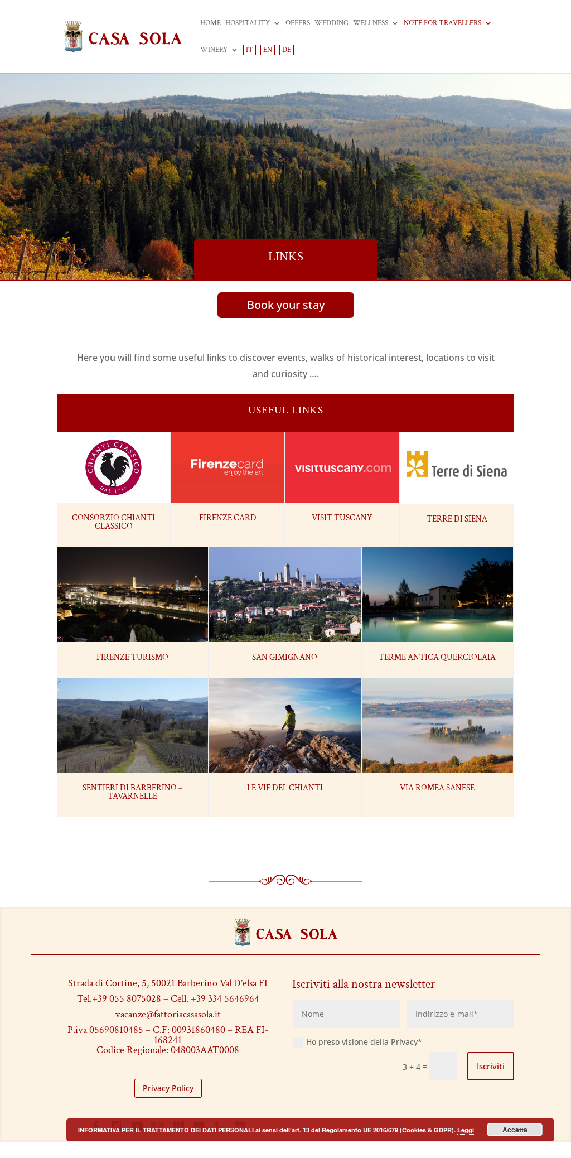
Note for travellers (442, 24)
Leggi (465, 1130)
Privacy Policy (168, 1088)
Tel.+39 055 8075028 (119, 998)
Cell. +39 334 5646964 (215, 998)
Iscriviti (491, 1066)
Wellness (370, 24)
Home (210, 24)
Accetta (515, 1130)
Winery (214, 50)
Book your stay (286, 304)
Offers (298, 24)
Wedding (331, 24)
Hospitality (247, 24)
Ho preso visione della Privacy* (364, 1041)
